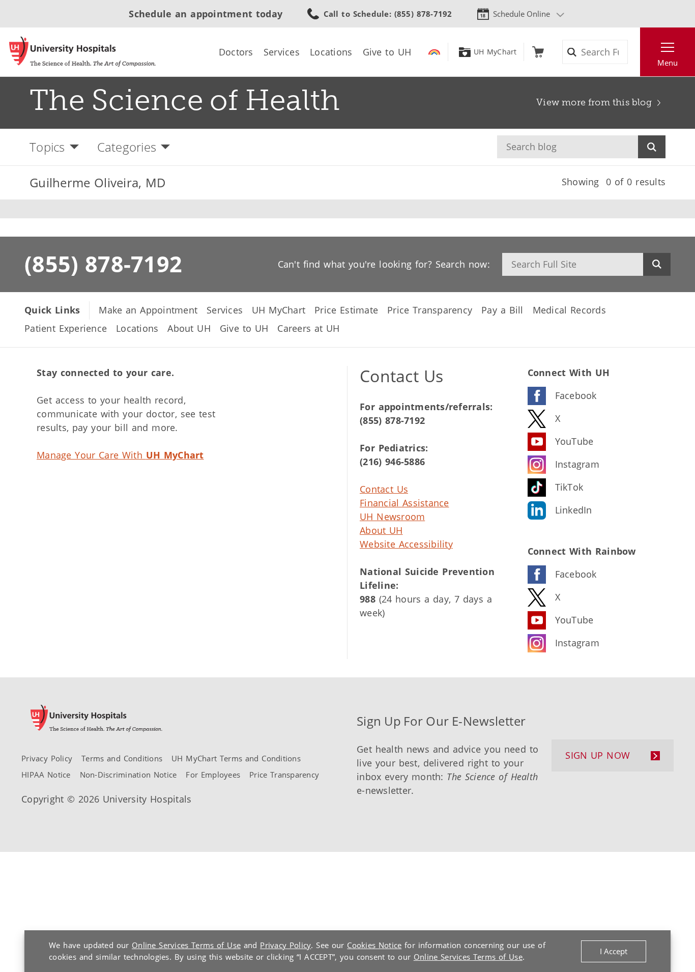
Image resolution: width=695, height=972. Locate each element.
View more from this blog (594, 102)
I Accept (613, 951)
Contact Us (384, 489)
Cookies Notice (374, 945)
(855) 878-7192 (103, 263)
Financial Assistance (404, 503)
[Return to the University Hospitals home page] (82, 52)
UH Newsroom (392, 516)
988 (367, 599)
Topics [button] (47, 146)
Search (651, 146)
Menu (667, 63)
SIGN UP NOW (597, 755)
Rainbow (434, 52)
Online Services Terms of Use (186, 945)
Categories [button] (127, 146)
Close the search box (634, 51)
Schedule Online (521, 14)
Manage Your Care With (120, 455)
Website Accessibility (406, 544)
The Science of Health (185, 100)
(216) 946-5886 (392, 461)
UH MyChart (495, 51)
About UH (381, 530)
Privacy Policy (285, 945)
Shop (538, 52)
